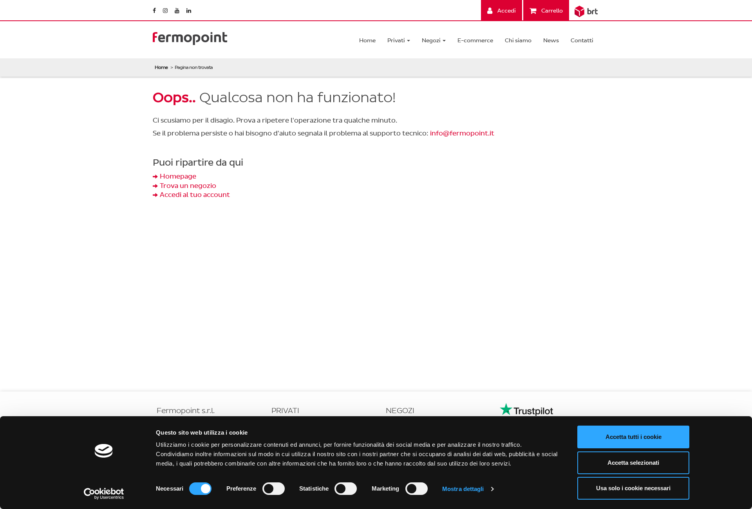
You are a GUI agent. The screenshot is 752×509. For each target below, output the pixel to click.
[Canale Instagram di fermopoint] (166, 10)
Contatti (582, 40)
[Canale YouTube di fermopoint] (178, 10)
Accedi (506, 10)
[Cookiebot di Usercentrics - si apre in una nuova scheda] (104, 494)
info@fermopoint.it (462, 133)
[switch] (273, 488)
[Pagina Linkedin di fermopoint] (188, 10)
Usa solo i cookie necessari (633, 488)
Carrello (551, 10)
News (551, 40)
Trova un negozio (188, 186)
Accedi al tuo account (195, 195)
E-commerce (475, 40)
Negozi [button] (432, 40)
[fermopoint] (190, 36)
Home (367, 40)
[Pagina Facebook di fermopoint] (155, 10)
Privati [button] (396, 40)
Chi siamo (518, 40)
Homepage (178, 176)
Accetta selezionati (633, 462)
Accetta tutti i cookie (634, 436)
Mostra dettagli (463, 489)
